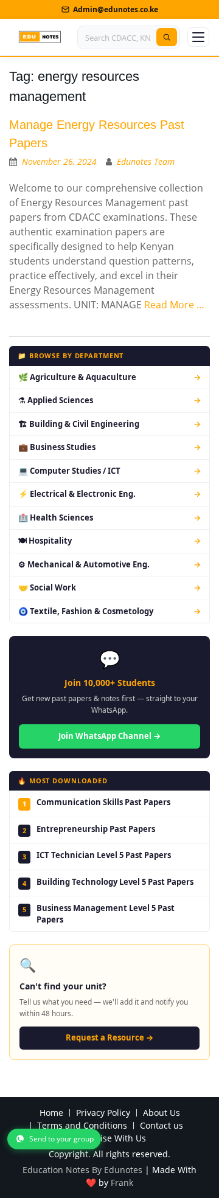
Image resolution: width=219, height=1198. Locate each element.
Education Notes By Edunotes (82, 1169)
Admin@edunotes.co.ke (115, 9)
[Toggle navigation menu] (198, 37)
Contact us (161, 1126)
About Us (161, 1113)
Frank (122, 1182)
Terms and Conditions (82, 1126)
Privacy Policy (103, 1113)
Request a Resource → (109, 1037)
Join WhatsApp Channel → (109, 735)
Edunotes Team (146, 161)
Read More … (174, 304)
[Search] (166, 37)
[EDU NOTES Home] (40, 37)
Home (51, 1113)
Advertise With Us (110, 1139)
